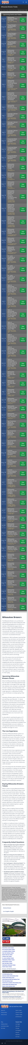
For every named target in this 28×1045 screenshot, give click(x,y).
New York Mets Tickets (7, 963)
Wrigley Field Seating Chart (8, 977)
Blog (2, 1022)
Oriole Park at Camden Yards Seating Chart (11, 982)
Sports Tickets (5, 10)
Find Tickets (23, 20)
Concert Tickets (19, 1012)
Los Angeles (18, 1030)
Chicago (17, 1028)
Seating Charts (4, 1024)
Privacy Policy (4, 1012)
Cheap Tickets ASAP (11, 1041)
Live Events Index (5, 1026)
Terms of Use (4, 1014)
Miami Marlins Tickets (7, 961)
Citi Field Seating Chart (7, 974)
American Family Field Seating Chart (10, 975)
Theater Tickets (19, 1014)
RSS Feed (3, 1028)
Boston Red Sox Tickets (7, 954)
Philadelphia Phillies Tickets (8, 959)
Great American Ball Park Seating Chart (11, 979)
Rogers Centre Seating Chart (8, 986)
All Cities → (18, 1036)
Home (1, 10)
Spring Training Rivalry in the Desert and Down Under (13, 992)
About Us (3, 1010)
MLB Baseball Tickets (13, 10)
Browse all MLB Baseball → (9, 969)
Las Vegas (18, 1024)
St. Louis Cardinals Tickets (8, 958)
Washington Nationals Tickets (8, 965)
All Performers (19, 1016)
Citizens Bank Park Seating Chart (9, 984)
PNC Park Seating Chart (7, 981)
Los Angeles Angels (8, 911)
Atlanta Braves (7, 908)
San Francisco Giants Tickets (8, 949)
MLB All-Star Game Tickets (8, 947)
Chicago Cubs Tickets (7, 956)
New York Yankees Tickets (8, 953)
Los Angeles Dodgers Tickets (8, 951)
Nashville (18, 1034)
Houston (17, 1032)
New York (18, 1026)
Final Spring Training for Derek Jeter (11, 996)
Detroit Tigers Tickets (7, 966)
